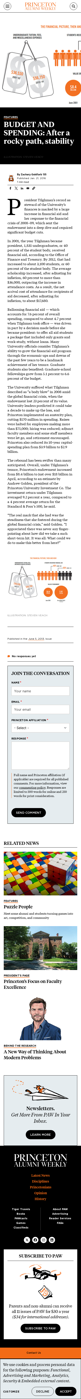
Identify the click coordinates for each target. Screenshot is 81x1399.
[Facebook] (35, 1240)
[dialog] (40, 1379)
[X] (27, 1240)
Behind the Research (20, 1046)
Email (15, 702)
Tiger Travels (21, 1209)
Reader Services (60, 1218)
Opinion (40, 1193)
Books (21, 1214)
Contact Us (34, 1353)
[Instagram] (43, 1240)
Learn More (40, 1134)
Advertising (60, 1214)
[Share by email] (28, 188)
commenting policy (32, 787)
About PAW (60, 1209)
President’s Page (16, 975)
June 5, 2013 (36, 639)
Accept (66, 1391)
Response (18, 738)
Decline (42, 1391)
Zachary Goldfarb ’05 (34, 174)
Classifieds (21, 1227)
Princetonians (40, 1187)
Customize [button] (11, 1391)
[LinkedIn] (51, 1240)
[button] (34, 188)
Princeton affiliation (28, 720)
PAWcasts (21, 1218)
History (40, 1199)
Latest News (40, 1176)
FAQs (60, 1223)
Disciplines (40, 1181)
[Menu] (7, 6)
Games (21, 1223)
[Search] (73, 6)
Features (11, 117)
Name (15, 682)
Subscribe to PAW (40, 1328)
